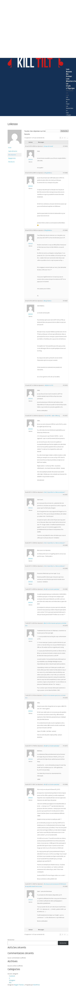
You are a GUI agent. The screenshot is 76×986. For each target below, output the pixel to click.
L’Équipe (70, 88)
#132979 (65, 625)
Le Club (68, 84)
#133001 (65, 494)
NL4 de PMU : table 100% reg (52, 415)
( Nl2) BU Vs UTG (48, 385)
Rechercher (11, 940)
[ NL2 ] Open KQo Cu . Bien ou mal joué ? (54, 492)
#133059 (65, 385)
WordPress (36, 985)
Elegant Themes (19, 985)
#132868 (65, 784)
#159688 (65, 173)
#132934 (65, 698)
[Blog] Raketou (48, 173)
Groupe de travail (48, 146)
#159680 (65, 230)
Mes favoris (11, 162)
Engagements (11, 158)
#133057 (65, 415)
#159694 (65, 146)
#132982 (65, 589)
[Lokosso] (15, 145)
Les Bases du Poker (69, 73)
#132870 (65, 746)
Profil (9, 147)
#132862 (65, 886)
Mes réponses (12, 155)
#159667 (65, 301)
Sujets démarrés (12, 151)
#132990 (65, 568)
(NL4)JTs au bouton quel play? (51, 589)
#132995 (65, 545)
